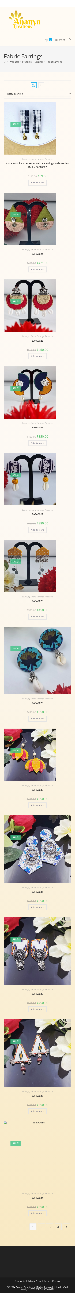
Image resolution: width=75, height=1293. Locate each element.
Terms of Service (52, 1281)
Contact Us (19, 1281)
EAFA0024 (37, 253)
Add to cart (37, 182)
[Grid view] (34, 85)
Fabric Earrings (54, 61)
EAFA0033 (37, 1095)
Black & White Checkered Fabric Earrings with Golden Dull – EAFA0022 (37, 165)
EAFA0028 (37, 601)
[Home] (5, 61)
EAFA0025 (37, 340)
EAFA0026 (37, 427)
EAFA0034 (37, 1197)
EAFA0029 (37, 703)
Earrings (25, 159)
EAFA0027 (37, 514)
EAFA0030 (37, 789)
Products (49, 159)
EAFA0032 (37, 993)
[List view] (41, 85)
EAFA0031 (37, 891)
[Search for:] (68, 39)
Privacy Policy (34, 1281)
